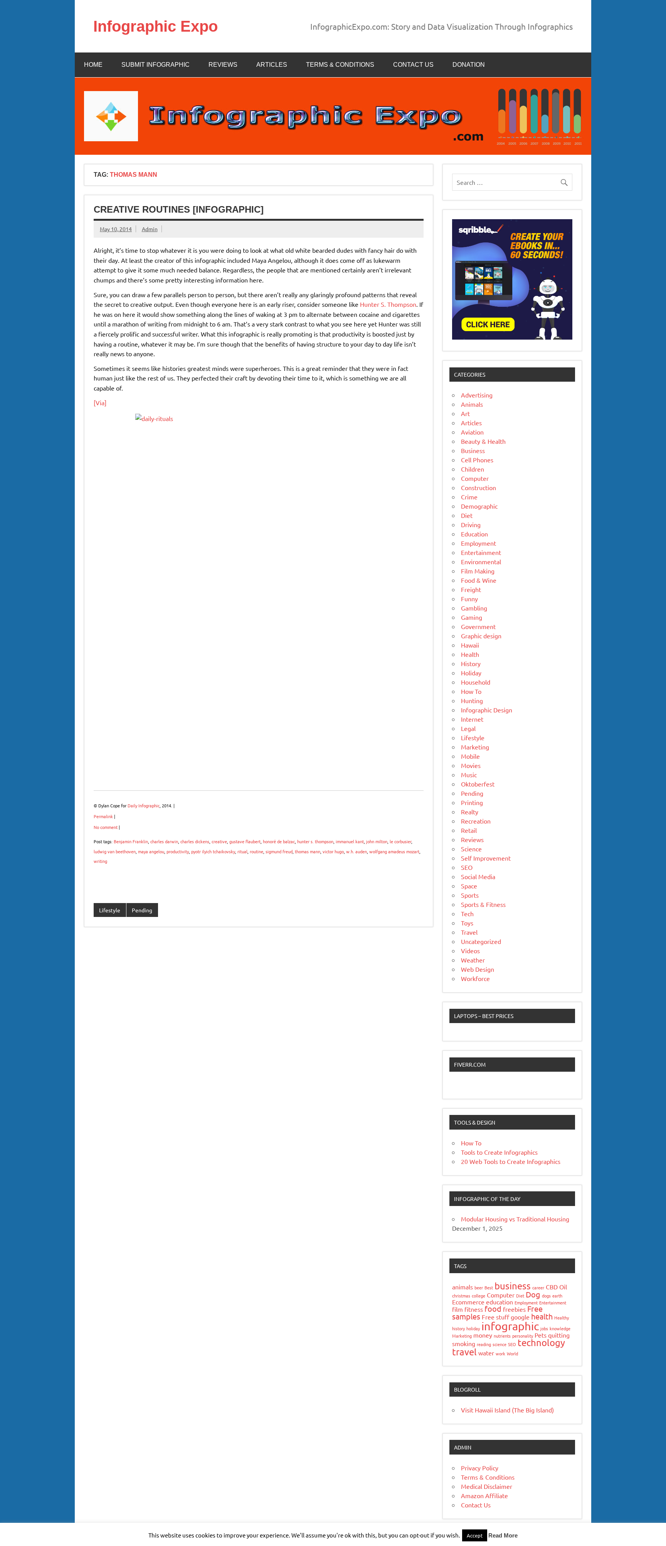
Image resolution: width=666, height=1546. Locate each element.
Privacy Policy (479, 1468)
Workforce (475, 978)
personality (522, 1336)
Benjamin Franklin (131, 841)
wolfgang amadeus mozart (394, 851)
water (486, 1353)
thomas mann (307, 851)
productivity (177, 851)
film (457, 1309)
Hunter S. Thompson (388, 304)
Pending (142, 910)
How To (471, 691)
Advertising (477, 395)
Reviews (223, 64)
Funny (469, 598)
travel (464, 1351)
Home (93, 64)
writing (100, 861)
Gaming (471, 617)
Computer (475, 478)
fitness (473, 1309)
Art (465, 413)
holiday (473, 1328)
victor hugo (333, 851)
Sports (470, 895)
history (458, 1328)
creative (219, 841)
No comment (106, 827)
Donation (468, 64)
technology (541, 1342)
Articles (271, 64)
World (512, 1353)
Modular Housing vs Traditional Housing (515, 1219)
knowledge (560, 1328)
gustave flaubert (245, 841)
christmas (461, 1295)
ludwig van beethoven (115, 851)
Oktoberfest (477, 784)
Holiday (471, 673)
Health (470, 654)
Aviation (472, 432)
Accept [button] (475, 1535)
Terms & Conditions (340, 64)
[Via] (100, 402)
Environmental (481, 561)
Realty (469, 811)
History (471, 663)
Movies (471, 765)
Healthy (561, 1317)
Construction (478, 487)
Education (474, 534)
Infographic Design (486, 710)
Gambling (474, 608)
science (499, 1344)
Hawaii (470, 645)
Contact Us (413, 64)
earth (557, 1295)
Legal (468, 728)
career (538, 1287)
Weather (473, 960)
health (542, 1316)
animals (462, 1287)
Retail (469, 830)
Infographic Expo (155, 26)
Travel (469, 932)
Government (478, 626)
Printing (472, 802)
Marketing (475, 747)
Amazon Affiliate (484, 1495)
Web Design (477, 969)
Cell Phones (477, 459)
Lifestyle (109, 910)
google (520, 1317)
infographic (510, 1326)
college (478, 1295)
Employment (478, 543)
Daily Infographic (144, 805)
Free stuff (495, 1317)
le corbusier (400, 841)
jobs (544, 1328)
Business (473, 450)
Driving (471, 524)
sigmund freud (279, 851)
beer (478, 1287)
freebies (514, 1309)
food (492, 1308)
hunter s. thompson (315, 841)
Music (469, 774)
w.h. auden (356, 851)
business (512, 1285)
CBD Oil (556, 1287)
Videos (470, 950)
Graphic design (481, 635)
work (500, 1353)
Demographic (479, 506)
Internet (472, 719)
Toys (467, 923)
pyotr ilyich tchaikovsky (213, 851)
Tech (467, 913)
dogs (546, 1295)
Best (488, 1287)
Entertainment (481, 552)
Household (475, 682)
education (499, 1302)
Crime (469, 497)
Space (469, 886)
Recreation (476, 821)
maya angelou (151, 851)
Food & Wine (478, 580)
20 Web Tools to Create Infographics (510, 1161)
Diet (467, 515)
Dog (533, 1294)
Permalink (103, 816)
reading (484, 1344)
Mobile (470, 756)
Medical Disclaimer (486, 1486)
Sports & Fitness (483, 904)
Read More (503, 1535)
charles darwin (164, 841)
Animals (472, 404)
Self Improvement (486, 858)
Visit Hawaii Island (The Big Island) (507, 1410)
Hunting (472, 700)
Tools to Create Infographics (499, 1152)
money (482, 1335)
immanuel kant (350, 841)
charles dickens (194, 841)
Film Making (477, 571)
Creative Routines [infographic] (179, 209)
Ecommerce (468, 1302)
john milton (376, 841)
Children (472, 469)
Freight (471, 589)
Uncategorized (481, 941)
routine (256, 851)
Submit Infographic (155, 64)
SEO (467, 867)
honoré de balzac (279, 841)
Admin (150, 228)
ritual (242, 851)
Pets (541, 1335)
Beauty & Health (483, 441)
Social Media (478, 876)
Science (471, 848)
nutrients (502, 1336)
